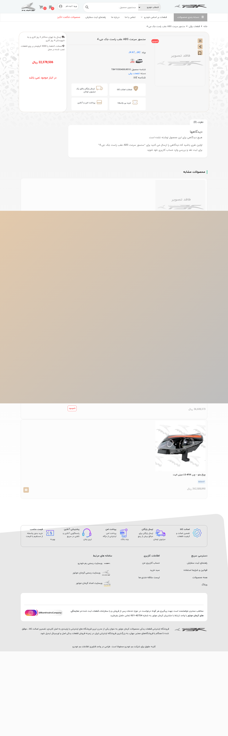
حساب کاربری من (151, 563)
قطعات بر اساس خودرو (155, 17)
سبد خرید (155, 570)
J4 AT (132, 52)
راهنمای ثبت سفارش (95, 17)
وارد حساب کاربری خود (166, 150)
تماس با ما (130, 17)
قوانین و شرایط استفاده (195, 570)
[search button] (87, 7)
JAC (138, 52)
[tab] (198, 122)
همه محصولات (199, 577)
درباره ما (115, 17)
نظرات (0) (198, 122)
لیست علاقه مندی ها (149, 577)
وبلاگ (204, 584)
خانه (205, 26)
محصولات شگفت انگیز (68, 17)
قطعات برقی (194, 26)
